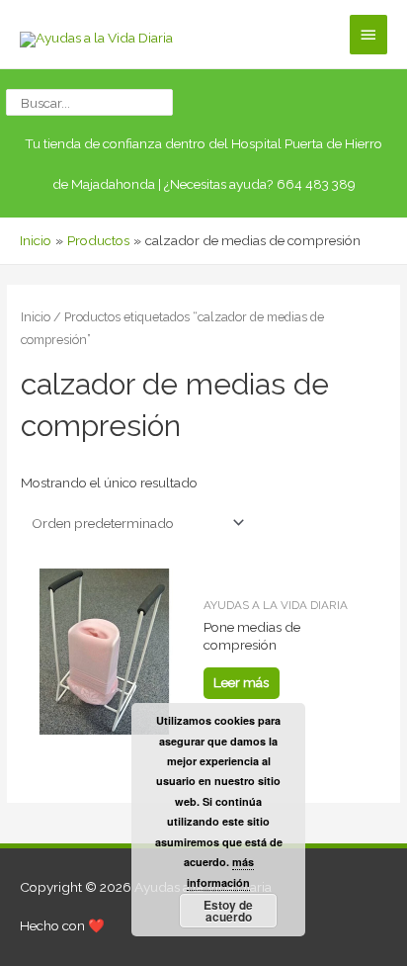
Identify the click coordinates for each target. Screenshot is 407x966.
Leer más (241, 682)
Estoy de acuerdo (228, 910)
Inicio (35, 316)
